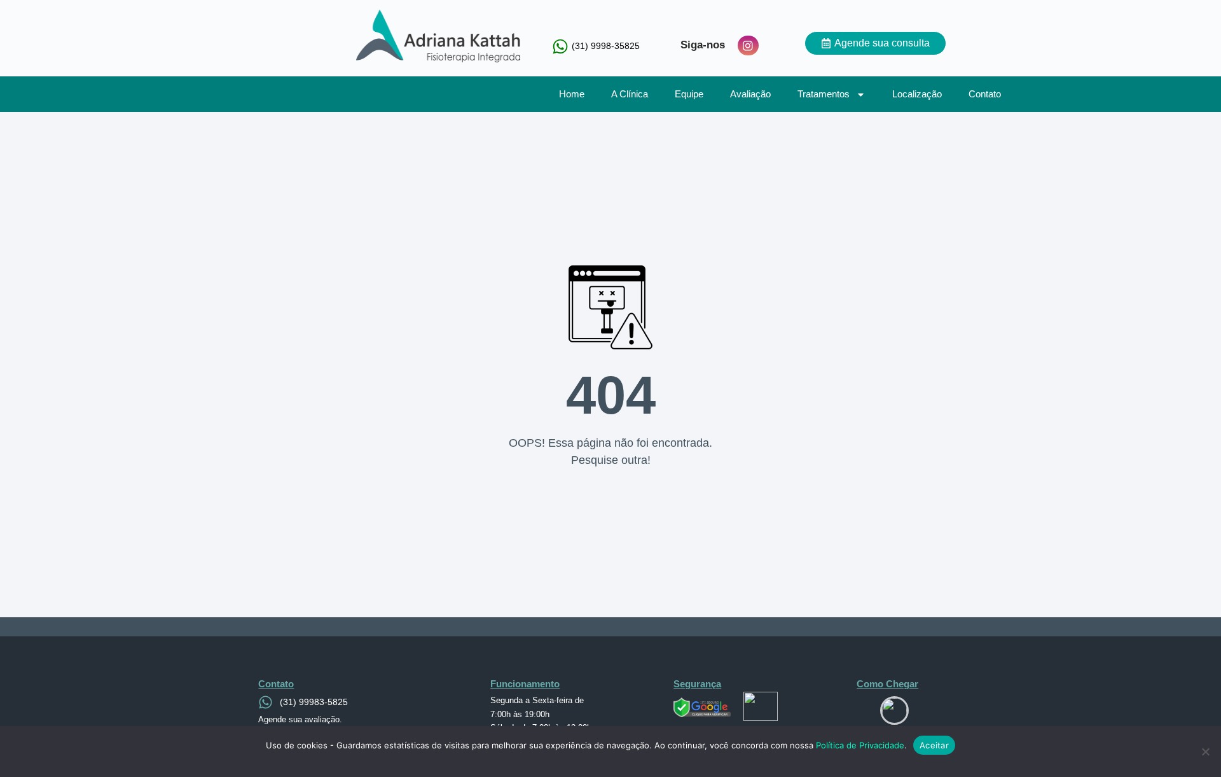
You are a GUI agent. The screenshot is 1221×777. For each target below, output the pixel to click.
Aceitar (934, 745)
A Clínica (629, 93)
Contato (985, 93)
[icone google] (702, 707)
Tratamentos (823, 93)
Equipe (689, 93)
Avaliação (750, 93)
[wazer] (894, 710)
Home (571, 93)
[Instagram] (748, 46)
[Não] (1205, 751)
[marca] (432, 36)
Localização (917, 93)
